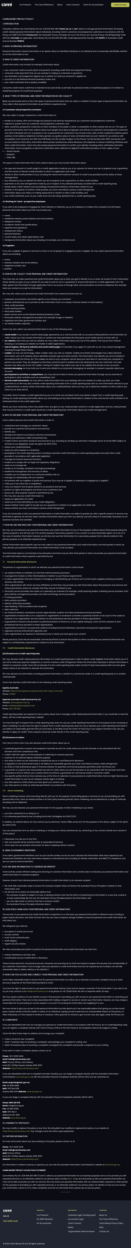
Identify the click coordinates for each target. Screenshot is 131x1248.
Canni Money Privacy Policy (111, 1223)
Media (70, 1227)
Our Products (42, 1215)
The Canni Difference (108, 1219)
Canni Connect (74, 1223)
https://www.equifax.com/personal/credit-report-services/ (37, 691)
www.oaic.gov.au (23, 1077)
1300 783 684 (15, 708)
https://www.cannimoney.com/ (25, 1068)
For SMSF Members (45, 1219)
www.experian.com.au (20, 702)
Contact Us (104, 1231)
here (70, 1179)
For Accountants (44, 1223)
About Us (103, 1215)
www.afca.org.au (18, 1118)
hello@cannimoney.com (37, 991)
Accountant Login (76, 1219)
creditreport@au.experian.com (21, 705)
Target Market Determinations (81, 1231)
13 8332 (12, 694)
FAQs (101, 1227)
